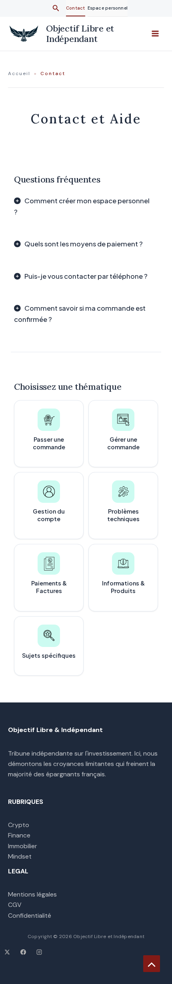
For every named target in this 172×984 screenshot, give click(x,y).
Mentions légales (32, 894)
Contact (75, 8)
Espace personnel (108, 8)
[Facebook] (23, 952)
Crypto (18, 825)
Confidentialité (29, 915)
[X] (7, 952)
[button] (56, 8)
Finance (19, 835)
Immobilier (22, 846)
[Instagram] (39, 952)
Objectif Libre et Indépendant (80, 33)
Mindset (20, 856)
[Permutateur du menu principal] (155, 33)
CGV (15, 905)
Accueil (19, 73)
